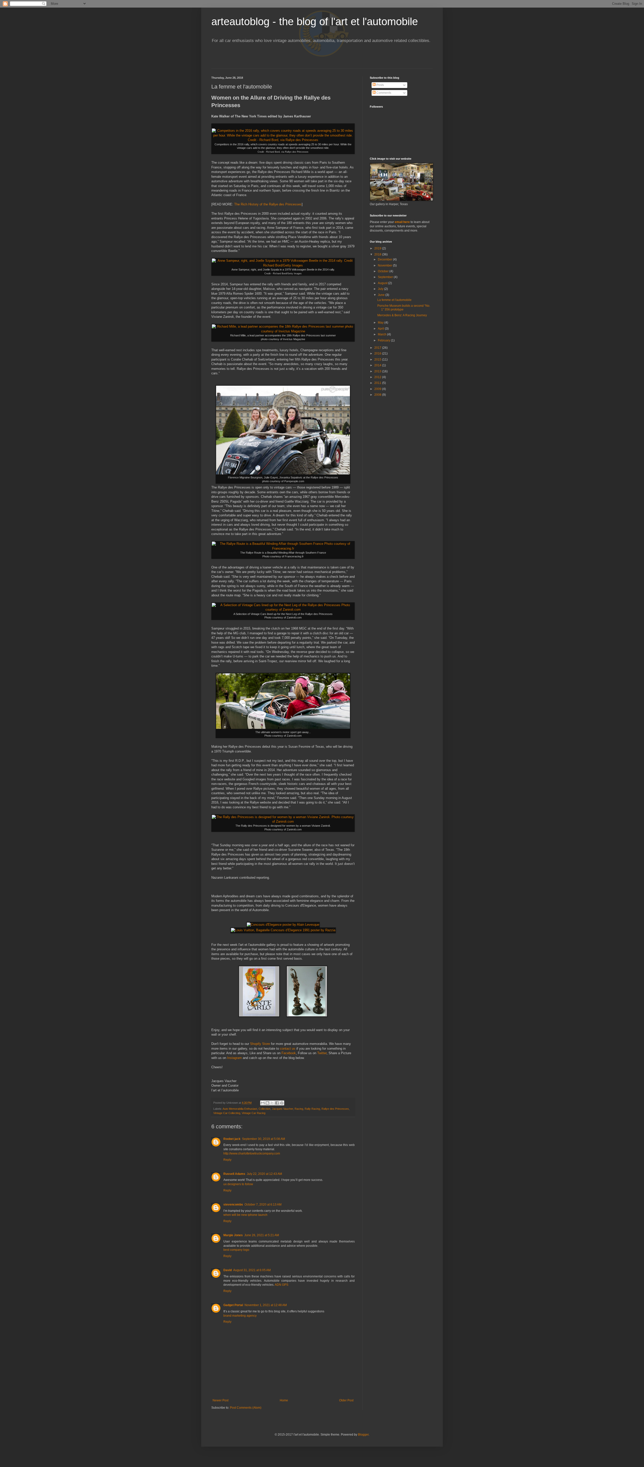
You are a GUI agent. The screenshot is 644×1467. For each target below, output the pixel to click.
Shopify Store (260, 1044)
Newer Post (220, 1400)
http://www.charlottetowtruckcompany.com (251, 1153)
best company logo (236, 1250)
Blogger (363, 1434)
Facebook (288, 1053)
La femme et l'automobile (394, 300)
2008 (378, 394)
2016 (378, 353)
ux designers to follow (238, 1184)
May (381, 322)
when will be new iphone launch (245, 1215)
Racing (299, 1108)
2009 (378, 389)
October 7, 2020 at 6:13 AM (263, 1204)
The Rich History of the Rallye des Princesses (268, 204)
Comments (383, 93)
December (385, 259)
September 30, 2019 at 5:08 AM (263, 1139)
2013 (378, 371)
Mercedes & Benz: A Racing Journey (402, 315)
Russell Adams (234, 1174)
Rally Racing (312, 1108)
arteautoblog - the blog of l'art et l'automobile (314, 21)
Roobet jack (231, 1139)
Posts (380, 85)
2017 (378, 347)
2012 (378, 377)
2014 (378, 365)
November (385, 265)
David (227, 1270)
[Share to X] (272, 1102)
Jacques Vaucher (282, 1108)
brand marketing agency (240, 1315)
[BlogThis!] (267, 1102)
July (381, 289)
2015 (378, 359)
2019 (378, 248)
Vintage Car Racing (253, 1113)
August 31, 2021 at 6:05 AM (252, 1270)
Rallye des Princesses (335, 1108)
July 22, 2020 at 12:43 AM (264, 1174)
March (382, 334)
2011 (378, 383)
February (384, 340)
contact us (287, 1048)
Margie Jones (233, 1235)
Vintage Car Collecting (226, 1113)
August (383, 283)
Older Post (346, 1400)
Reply (227, 1160)
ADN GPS (281, 1284)
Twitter (322, 1053)
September (386, 277)
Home (284, 1400)
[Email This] (262, 1102)
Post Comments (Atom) (245, 1407)
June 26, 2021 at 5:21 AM (261, 1235)
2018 (378, 254)
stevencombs (233, 1204)
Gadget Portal (233, 1305)
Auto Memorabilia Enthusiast (240, 1108)
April (381, 328)
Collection (264, 1108)
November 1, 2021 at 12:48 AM (266, 1305)
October (383, 271)
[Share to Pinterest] (281, 1102)
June (381, 295)
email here (402, 222)
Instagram (234, 1058)
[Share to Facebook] (276, 1102)
